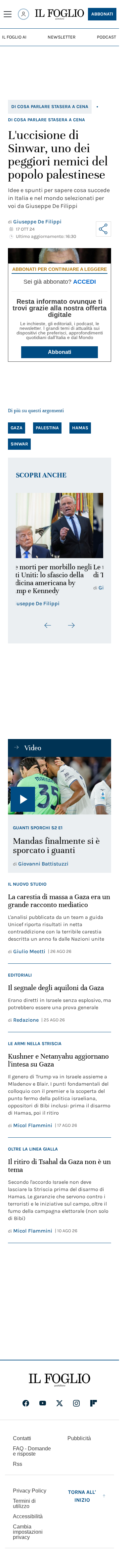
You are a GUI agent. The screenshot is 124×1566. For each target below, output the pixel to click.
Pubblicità (79, 1438)
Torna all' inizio (82, 1496)
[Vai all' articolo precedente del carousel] (48, 625)
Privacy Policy (29, 1491)
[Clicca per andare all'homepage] (59, 1380)
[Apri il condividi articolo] (103, 229)
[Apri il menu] (8, 14)
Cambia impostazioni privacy (28, 1532)
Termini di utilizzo (24, 1503)
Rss (17, 1464)
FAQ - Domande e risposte (32, 1451)
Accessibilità (28, 1516)
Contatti (22, 1438)
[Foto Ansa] (59, 786)
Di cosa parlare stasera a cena (49, 106)
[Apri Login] (23, 14)
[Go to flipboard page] (93, 1403)
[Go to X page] (59, 1403)
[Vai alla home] (59, 14)
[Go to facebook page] (25, 1403)
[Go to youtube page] (42, 1403)
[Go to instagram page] (76, 1403)
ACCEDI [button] (84, 281)
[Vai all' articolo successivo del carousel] (71, 625)
